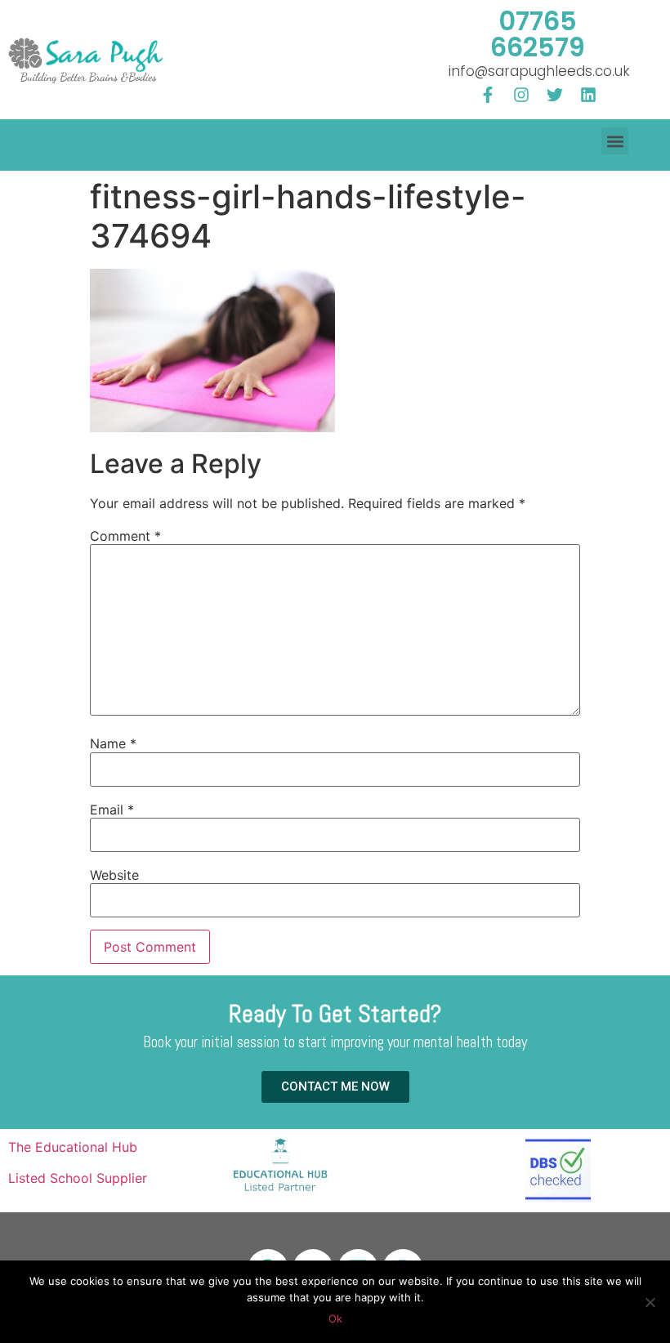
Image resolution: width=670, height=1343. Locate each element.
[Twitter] (554, 94)
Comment (125, 535)
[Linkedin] (588, 94)
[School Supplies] (280, 1194)
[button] (614, 140)
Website (114, 874)
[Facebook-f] (487, 94)
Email (112, 809)
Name (113, 743)
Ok (335, 1318)
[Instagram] (521, 94)
